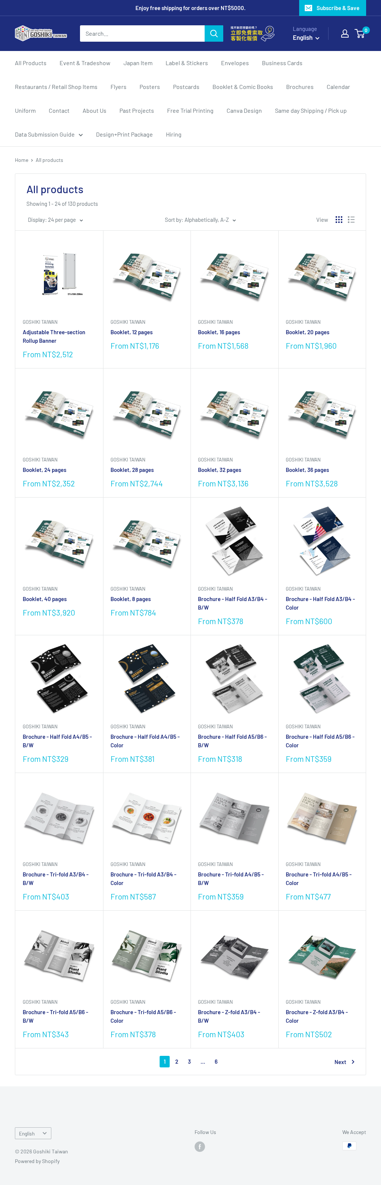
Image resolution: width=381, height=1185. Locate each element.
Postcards (186, 86)
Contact (59, 110)
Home (21, 160)
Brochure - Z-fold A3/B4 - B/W (229, 1016)
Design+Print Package (124, 134)
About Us (94, 110)
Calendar (338, 86)
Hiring (174, 134)
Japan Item (138, 62)
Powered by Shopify (37, 1161)
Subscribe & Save (338, 7)
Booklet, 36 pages (307, 469)
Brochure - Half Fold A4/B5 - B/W (57, 740)
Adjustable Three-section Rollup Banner (54, 336)
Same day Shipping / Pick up (311, 110)
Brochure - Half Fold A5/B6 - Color (320, 740)
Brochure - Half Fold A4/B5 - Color (145, 740)
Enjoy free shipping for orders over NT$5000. (190, 7)
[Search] (214, 33)
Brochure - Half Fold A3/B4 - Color (320, 603)
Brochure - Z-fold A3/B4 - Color (317, 1016)
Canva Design (244, 110)
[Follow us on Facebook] (200, 1146)
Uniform (25, 110)
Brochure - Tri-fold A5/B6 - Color (143, 1016)
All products (49, 160)
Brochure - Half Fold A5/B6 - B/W (232, 740)
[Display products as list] (351, 219)
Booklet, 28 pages (132, 469)
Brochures (300, 86)
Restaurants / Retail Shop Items (56, 86)
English (27, 1133)
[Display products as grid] (339, 219)
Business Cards (282, 62)
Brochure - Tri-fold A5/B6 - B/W (55, 1016)
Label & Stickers (187, 62)
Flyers (119, 86)
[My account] (345, 33)
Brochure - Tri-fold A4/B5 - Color (319, 878)
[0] (360, 33)
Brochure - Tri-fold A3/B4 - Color (143, 878)
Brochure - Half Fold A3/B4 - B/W (232, 603)
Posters (150, 86)
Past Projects (136, 110)
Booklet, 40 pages (45, 598)
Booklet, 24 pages (44, 469)
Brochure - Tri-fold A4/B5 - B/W (231, 878)
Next (340, 1061)
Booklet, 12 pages (132, 332)
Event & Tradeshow (85, 62)
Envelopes (235, 62)
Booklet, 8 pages (131, 598)
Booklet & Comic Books (242, 86)
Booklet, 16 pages (219, 332)
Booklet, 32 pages (219, 469)
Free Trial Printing (190, 110)
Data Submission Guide (45, 134)
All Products (31, 62)
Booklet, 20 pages (307, 332)
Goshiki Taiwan (40, 322)
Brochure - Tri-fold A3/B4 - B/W (56, 878)
